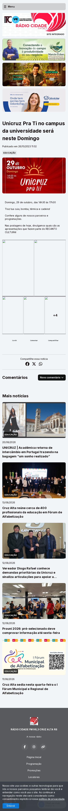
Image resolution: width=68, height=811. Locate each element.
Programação (33, 763)
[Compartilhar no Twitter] (34, 364)
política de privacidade (52, 799)
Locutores (34, 777)
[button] (14, 340)
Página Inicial (34, 757)
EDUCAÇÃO (9, 152)
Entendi (11, 805)
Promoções (34, 770)
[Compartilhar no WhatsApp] (41, 364)
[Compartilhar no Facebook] (27, 364)
